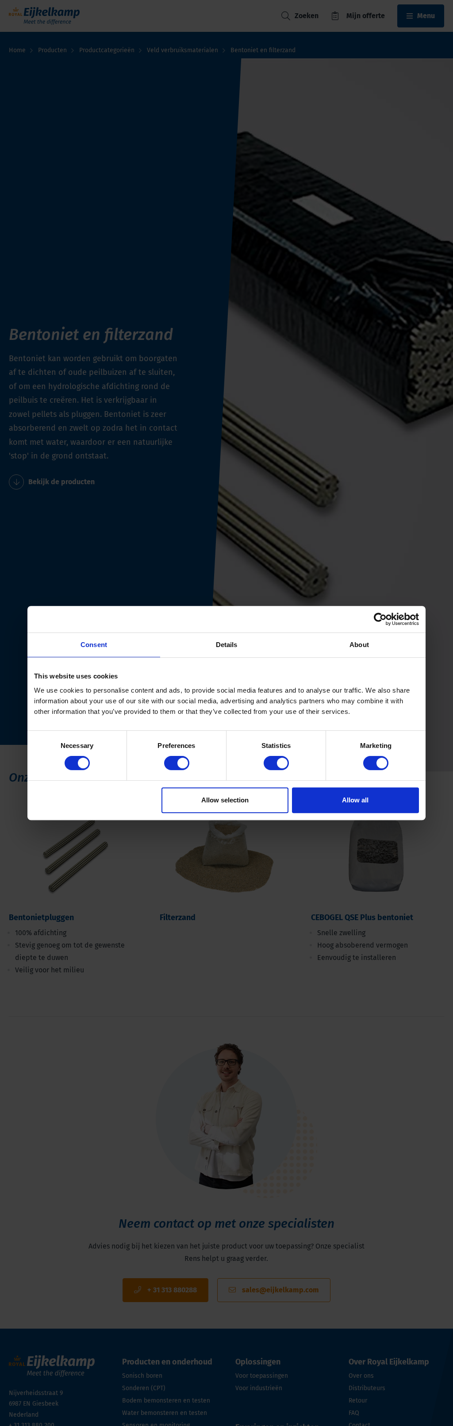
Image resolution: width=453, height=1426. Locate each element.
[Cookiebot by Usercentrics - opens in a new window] (380, 619)
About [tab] (359, 644)
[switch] (176, 763)
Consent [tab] (94, 644)
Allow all (355, 800)
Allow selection (225, 800)
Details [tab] (227, 644)
